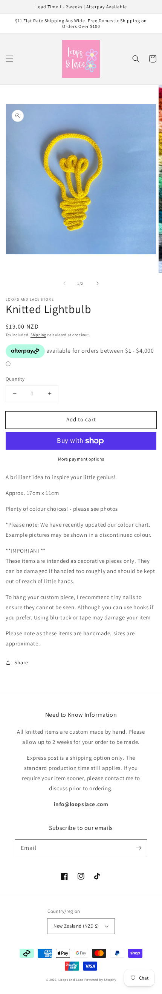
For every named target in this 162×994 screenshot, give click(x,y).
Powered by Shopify (100, 979)
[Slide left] (64, 283)
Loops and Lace (70, 979)
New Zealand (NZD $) (76, 926)
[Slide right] (97, 283)
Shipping (38, 334)
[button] (9, 59)
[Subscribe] (138, 848)
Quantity (15, 379)
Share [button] (21, 662)
